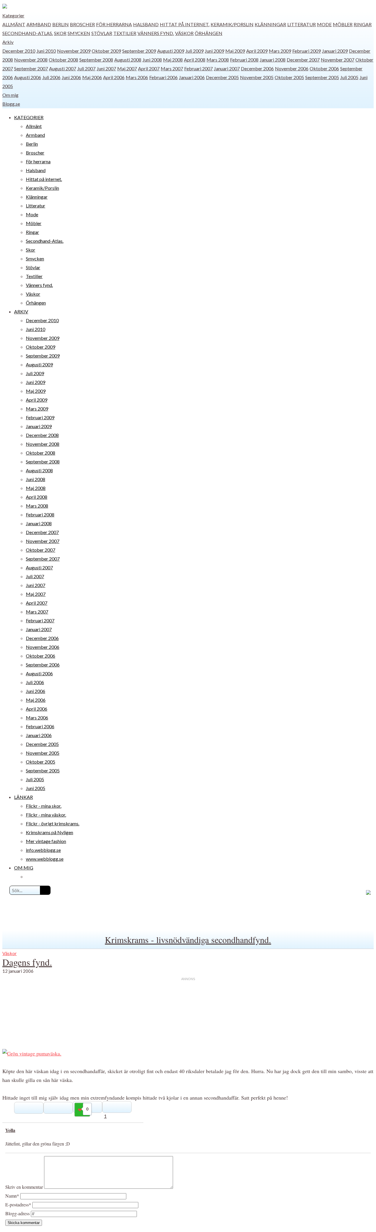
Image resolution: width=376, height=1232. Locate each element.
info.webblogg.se (43, 850)
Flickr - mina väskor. (46, 814)
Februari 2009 (306, 51)
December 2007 (303, 59)
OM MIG (23, 867)
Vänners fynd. (155, 33)
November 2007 (337, 59)
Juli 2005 (349, 77)
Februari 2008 (244, 59)
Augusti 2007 (62, 68)
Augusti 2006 (27, 77)
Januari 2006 (192, 77)
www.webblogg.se (44, 859)
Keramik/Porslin (232, 24)
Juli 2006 (51, 77)
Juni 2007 (106, 68)
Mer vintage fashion (46, 841)
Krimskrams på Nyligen (49, 832)
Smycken (79, 33)
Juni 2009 (214, 51)
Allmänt (13, 24)
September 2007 (31, 68)
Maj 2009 (235, 51)
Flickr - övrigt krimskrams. (52, 823)
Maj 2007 (127, 68)
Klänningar (270, 24)
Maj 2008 (173, 59)
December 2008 (42, 435)
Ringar (363, 24)
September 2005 (322, 77)
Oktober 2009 (106, 51)
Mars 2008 (218, 59)
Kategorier (13, 15)
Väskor (184, 33)
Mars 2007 (172, 68)
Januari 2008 (273, 59)
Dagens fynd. (27, 962)
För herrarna (114, 24)
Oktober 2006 (324, 68)
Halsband (146, 24)
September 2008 (96, 59)
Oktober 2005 (289, 77)
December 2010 (18, 51)
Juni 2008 (152, 59)
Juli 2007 (86, 68)
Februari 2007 (198, 68)
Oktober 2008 (63, 59)
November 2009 (73, 51)
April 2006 (114, 77)
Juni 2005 (35, 788)
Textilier (124, 33)
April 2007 (149, 68)
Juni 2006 (71, 77)
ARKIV (21, 311)
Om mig (10, 95)
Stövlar (101, 33)
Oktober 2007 (40, 550)
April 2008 (194, 59)
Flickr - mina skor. (43, 806)
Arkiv (8, 42)
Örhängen (208, 33)
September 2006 (43, 664)
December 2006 (257, 68)
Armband (38, 24)
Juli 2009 (194, 51)
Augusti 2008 (127, 59)
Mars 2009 (280, 51)
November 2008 (31, 59)
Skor (60, 33)
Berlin (60, 24)
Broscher (82, 24)
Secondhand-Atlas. (27, 33)
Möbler (342, 24)
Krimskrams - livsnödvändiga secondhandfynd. (188, 939)
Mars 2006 (137, 77)
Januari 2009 (335, 51)
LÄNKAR (23, 797)
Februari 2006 (163, 77)
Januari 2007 (227, 68)
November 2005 (256, 77)
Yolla (10, 1130)
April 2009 (257, 51)
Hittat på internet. (184, 24)
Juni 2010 (46, 51)
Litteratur (301, 24)
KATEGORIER (28, 117)
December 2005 (222, 77)
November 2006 (291, 68)
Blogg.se (11, 104)
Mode (324, 24)
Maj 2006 (92, 77)
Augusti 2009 (170, 51)
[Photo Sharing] (31, 1053)
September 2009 (139, 51)
